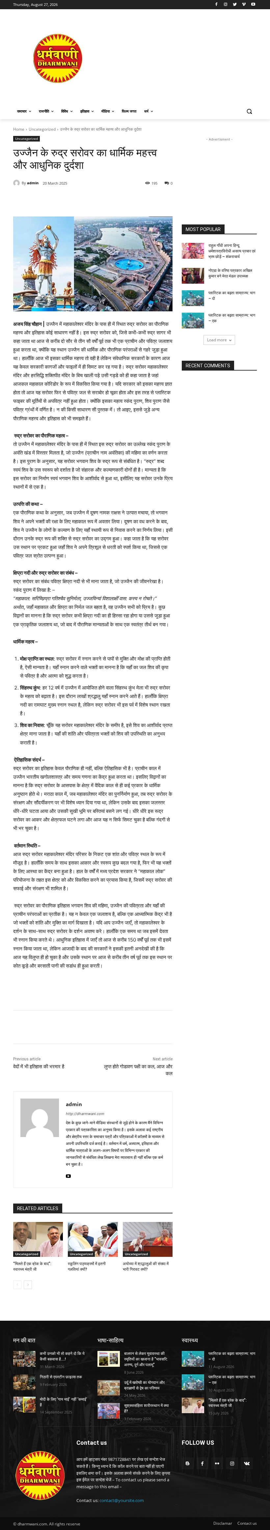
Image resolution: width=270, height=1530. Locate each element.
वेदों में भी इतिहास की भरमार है (38, 1067)
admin (33, 182)
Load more (217, 340)
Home (18, 129)
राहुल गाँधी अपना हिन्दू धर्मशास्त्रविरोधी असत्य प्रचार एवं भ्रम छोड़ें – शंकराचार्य (232, 251)
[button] (249, 111)
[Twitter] (235, 5)
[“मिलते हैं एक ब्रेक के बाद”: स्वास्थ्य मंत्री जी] (38, 1239)
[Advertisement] (180, 58)
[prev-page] (17, 1285)
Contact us (247, 1523)
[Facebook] (216, 5)
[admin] (17, 183)
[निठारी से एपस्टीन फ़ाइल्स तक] (24, 1382)
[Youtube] (253, 5)
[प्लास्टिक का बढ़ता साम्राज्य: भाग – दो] (193, 298)
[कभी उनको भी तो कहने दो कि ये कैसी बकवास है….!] (24, 1359)
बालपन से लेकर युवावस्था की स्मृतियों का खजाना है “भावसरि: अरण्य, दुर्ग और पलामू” (146, 1359)
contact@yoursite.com (121, 1500)
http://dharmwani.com (85, 1113)
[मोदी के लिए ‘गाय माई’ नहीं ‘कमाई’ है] (24, 1405)
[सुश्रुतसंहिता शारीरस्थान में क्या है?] (108, 1411)
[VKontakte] (247, 1463)
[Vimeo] (244, 5)
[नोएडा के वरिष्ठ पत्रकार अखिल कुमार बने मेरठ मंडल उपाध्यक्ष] (193, 276)
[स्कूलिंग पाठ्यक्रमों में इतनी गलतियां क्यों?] (93, 1239)
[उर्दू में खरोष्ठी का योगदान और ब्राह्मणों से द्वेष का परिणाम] (108, 1388)
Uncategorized (42, 129)
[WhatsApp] (104, 200)
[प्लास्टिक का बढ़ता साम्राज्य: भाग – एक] (193, 320)
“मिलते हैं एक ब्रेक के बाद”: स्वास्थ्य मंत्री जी (227, 1403)
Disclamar (222, 1523)
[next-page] (28, 1285)
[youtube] (68, 1174)
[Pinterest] (88, 200)
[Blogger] (187, 1463)
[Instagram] (226, 5)
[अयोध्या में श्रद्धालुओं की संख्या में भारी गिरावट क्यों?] (148, 1239)
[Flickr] (217, 1463)
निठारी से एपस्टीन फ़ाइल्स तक (61, 1377)
